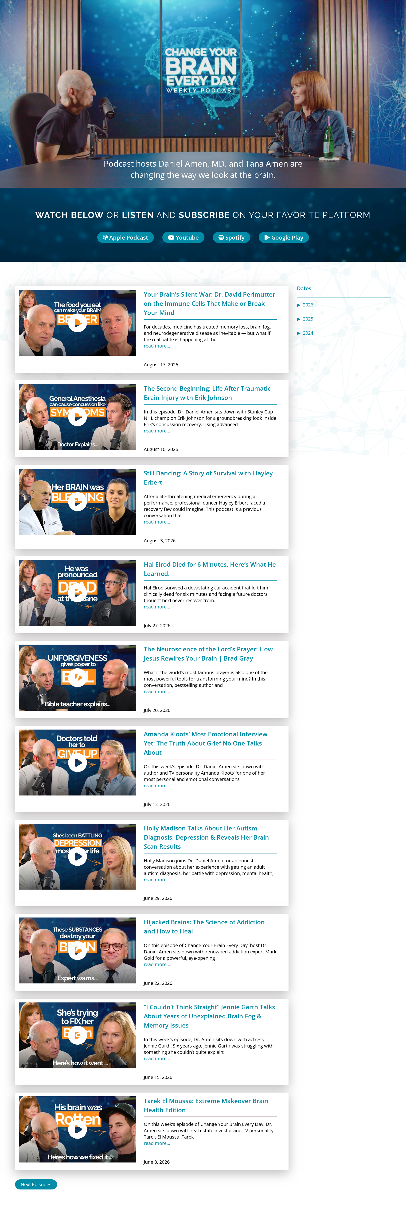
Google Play (286, 237)
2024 (308, 333)
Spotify (234, 237)
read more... (157, 346)
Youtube (186, 237)
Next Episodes (36, 1184)
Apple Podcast (128, 237)
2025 (308, 319)
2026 (308, 305)
